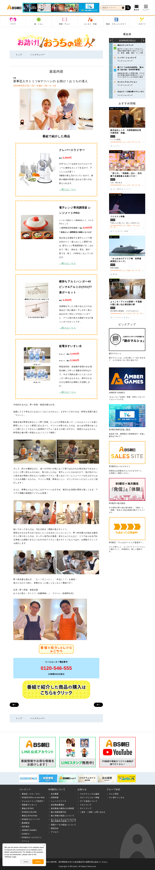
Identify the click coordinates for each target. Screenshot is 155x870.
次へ (98, 705)
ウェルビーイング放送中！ (33, 801)
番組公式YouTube (29, 816)
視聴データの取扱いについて (63, 825)
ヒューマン (116, 146)
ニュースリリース (58, 801)
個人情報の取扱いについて (62, 816)
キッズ (115, 231)
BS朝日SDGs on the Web (33, 797)
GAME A (26, 834)
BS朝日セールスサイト (32, 837)
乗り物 (115, 274)
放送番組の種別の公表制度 (62, 808)
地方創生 (26, 826)
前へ (14, 705)
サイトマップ (86, 808)
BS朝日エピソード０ (31, 819)
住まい (128, 317)
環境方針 (55, 828)
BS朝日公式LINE (29, 812)
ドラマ (13, 24)
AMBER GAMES (29, 830)
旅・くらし (38, 24)
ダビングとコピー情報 (89, 797)
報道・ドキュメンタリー (116, 24)
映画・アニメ (64, 24)
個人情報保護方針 (58, 812)
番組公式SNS (28, 808)
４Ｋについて (86, 805)
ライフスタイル (118, 317)
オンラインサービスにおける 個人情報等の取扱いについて (62, 820)
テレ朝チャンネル (116, 797)
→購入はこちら (67, 189)
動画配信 (26, 823)
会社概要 (55, 794)
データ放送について (88, 801)
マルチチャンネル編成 (89, 794)
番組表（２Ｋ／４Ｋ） (31, 794)
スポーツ (142, 24)
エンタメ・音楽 (90, 24)
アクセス (55, 832)
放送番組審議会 (57, 805)
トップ (19, 55)
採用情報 (55, 797)
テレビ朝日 (114, 794)
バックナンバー (37, 55)
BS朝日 (14, 7)
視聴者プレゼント (29, 805)
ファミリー (127, 189)
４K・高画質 (117, 189)
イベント (26, 841)
